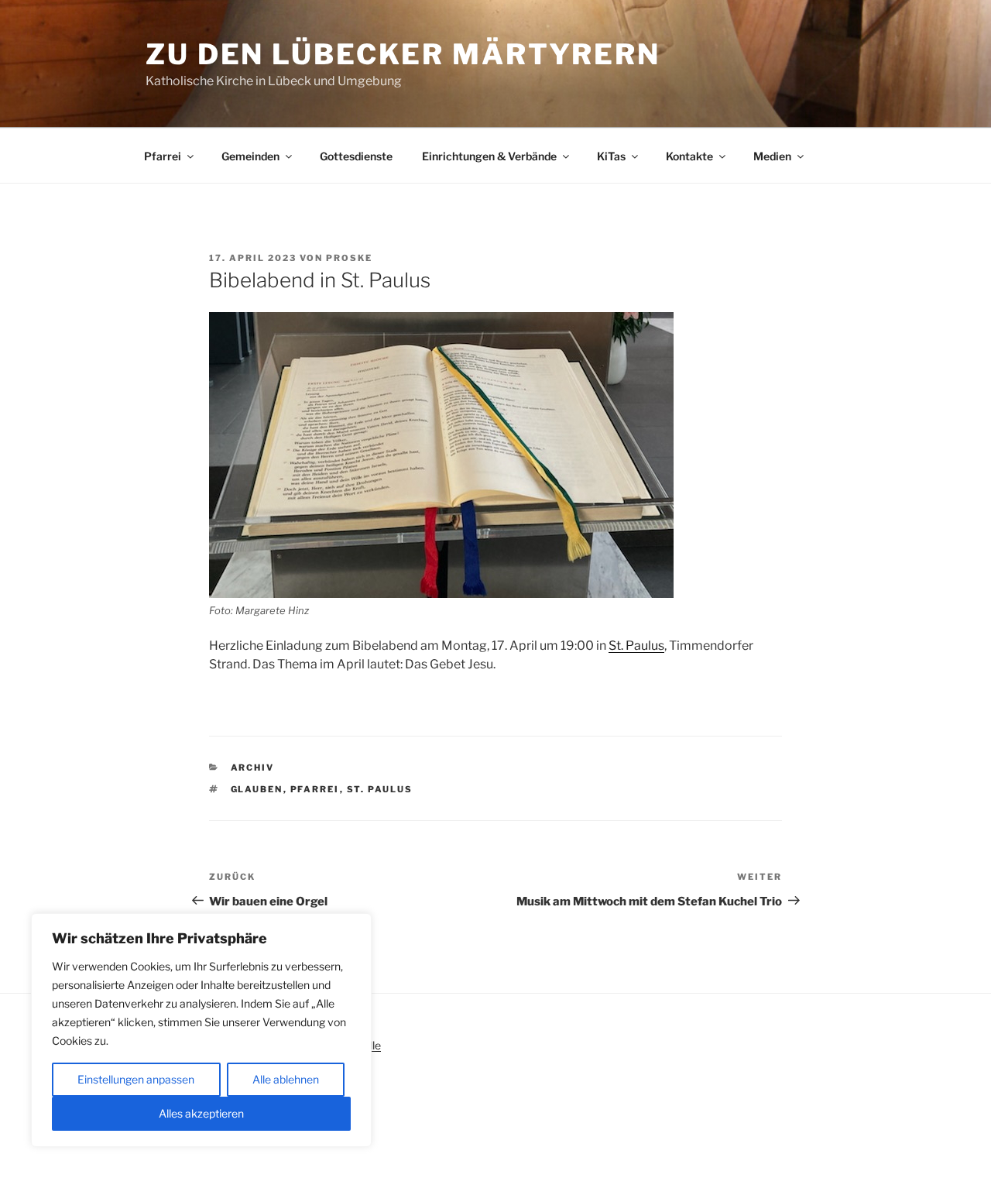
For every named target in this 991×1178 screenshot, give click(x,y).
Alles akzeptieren (201, 1113)
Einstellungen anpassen (135, 1079)
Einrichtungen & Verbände (489, 156)
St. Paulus (636, 645)
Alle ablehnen (285, 1079)
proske (349, 257)
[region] (201, 1030)
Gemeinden (250, 156)
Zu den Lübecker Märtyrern (403, 54)
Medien (772, 156)
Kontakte (689, 156)
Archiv (253, 767)
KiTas (611, 156)
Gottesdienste (356, 156)
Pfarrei (162, 156)
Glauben (257, 789)
